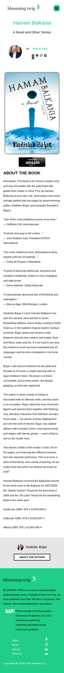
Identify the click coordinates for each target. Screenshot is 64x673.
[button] (57, 8)
